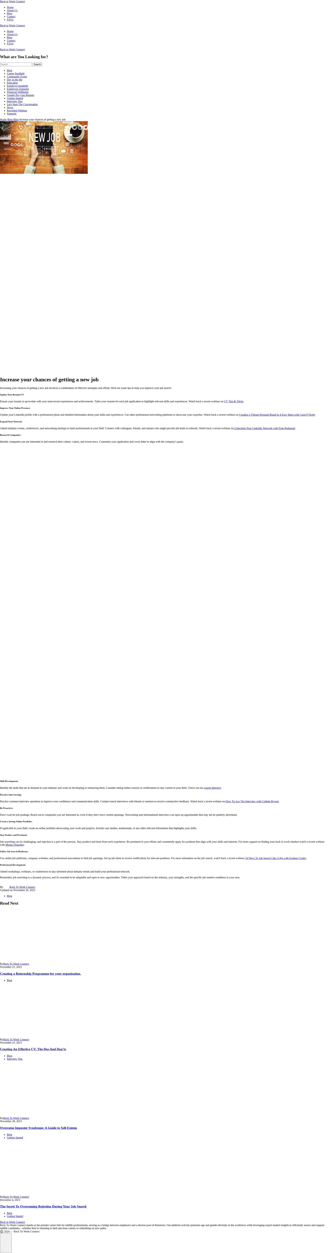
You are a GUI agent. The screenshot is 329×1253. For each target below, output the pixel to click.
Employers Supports (18, 88)
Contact (11, 16)
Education (12, 82)
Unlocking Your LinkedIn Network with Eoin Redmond (264, 428)
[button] (6, 1243)
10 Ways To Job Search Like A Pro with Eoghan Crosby (275, 858)
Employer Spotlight (17, 85)
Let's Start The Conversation (22, 104)
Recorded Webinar (17, 110)
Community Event (17, 76)
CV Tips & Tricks (233, 401)
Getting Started (15, 98)
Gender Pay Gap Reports (20, 95)
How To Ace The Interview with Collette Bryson (252, 801)
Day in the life (14, 79)
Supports (11, 113)
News (10, 107)
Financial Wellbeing (17, 92)
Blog (9, 13)
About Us (12, 10)
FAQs (10, 19)
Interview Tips (14, 101)
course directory (212, 787)
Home (10, 7)
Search (37, 64)
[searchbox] (16, 64)
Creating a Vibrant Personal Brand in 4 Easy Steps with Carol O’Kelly (277, 414)
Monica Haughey (14, 844)
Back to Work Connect (12, 1)
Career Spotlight (16, 73)
